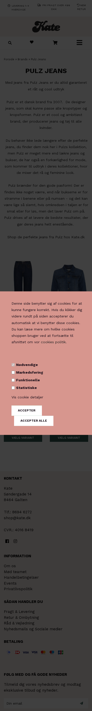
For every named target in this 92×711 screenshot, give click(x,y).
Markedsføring (29, 372)
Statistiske (26, 388)
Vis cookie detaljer (27, 397)
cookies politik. (54, 342)
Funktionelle (28, 380)
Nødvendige (27, 364)
